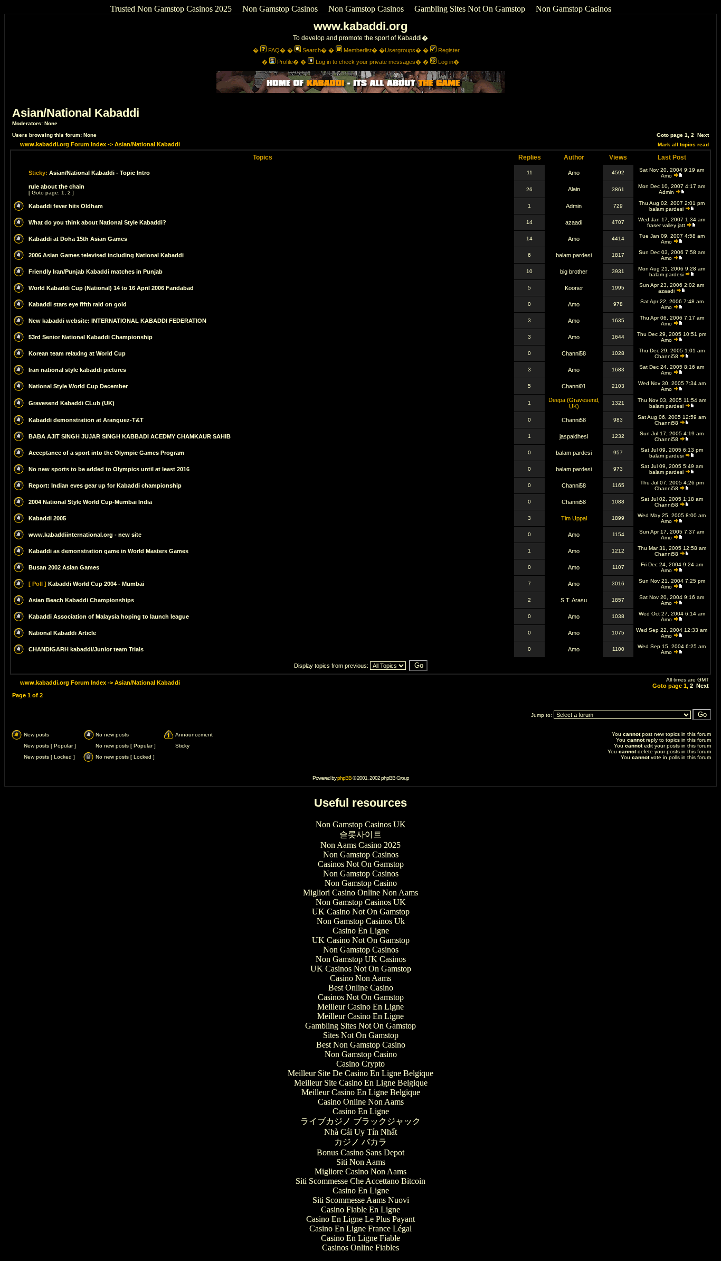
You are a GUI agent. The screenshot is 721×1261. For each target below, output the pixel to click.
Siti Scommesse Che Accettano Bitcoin (360, 1180)
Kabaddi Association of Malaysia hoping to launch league (109, 616)
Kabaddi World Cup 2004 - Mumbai (96, 584)
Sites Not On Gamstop (361, 1035)
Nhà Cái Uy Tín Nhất (360, 1131)
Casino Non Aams (360, 978)
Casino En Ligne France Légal (360, 1228)
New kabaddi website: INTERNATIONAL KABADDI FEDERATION (117, 320)
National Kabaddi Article (62, 633)
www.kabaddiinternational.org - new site (85, 534)
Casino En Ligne (361, 930)
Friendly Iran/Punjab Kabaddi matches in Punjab (96, 271)
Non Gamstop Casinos (280, 8)
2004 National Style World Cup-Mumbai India (90, 502)
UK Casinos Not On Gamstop (360, 968)
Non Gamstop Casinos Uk (361, 921)
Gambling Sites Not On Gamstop (469, 8)
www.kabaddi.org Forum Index (63, 144)
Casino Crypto (360, 1063)
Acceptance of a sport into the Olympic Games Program (106, 453)
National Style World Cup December (78, 386)
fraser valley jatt (666, 225)
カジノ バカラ (360, 1141)
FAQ (274, 50)
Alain (574, 189)
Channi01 (574, 386)
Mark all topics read (683, 144)
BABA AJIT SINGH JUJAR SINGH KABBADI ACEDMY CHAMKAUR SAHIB (130, 436)
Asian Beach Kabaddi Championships (81, 600)
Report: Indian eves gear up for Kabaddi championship (105, 485)
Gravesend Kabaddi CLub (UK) (72, 403)
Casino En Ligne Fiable (360, 1238)
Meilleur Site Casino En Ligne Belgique (361, 1082)
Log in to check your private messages (365, 62)
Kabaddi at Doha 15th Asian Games (78, 239)
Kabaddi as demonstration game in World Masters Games (108, 551)
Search (311, 50)
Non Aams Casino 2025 (360, 844)
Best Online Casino (360, 987)
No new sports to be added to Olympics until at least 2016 (109, 469)
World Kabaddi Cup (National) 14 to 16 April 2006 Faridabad (111, 288)
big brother (573, 271)
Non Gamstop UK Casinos (361, 959)
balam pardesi (666, 209)
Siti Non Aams (360, 1161)
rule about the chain (56, 186)
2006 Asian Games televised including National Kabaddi (106, 255)
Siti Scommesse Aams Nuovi (360, 1199)
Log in (445, 62)
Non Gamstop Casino (361, 883)
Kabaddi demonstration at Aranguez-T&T (86, 420)
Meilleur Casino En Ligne (360, 1006)
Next (703, 135)
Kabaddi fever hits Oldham (66, 206)
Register (449, 50)
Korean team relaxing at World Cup (77, 353)
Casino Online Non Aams (361, 1101)
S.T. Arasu (574, 600)
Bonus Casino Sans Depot (360, 1152)
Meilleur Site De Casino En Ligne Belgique (360, 1073)
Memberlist (358, 50)
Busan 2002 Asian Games (64, 567)
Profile (285, 62)
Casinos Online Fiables (360, 1247)
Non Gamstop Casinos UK (361, 824)
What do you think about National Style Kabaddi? (97, 222)
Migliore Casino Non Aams (360, 1171)
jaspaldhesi (573, 436)
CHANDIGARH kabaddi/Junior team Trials (86, 649)
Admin (666, 192)
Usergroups (400, 50)
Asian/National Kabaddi (75, 112)
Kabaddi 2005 (47, 518)
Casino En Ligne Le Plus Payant (360, 1219)
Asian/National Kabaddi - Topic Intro (99, 173)
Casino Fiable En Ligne (360, 1209)
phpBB (344, 778)
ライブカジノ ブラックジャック (360, 1121)
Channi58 (574, 353)
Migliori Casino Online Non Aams (360, 892)
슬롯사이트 (360, 834)
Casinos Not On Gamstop (361, 864)
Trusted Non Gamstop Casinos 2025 (171, 8)
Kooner (574, 288)
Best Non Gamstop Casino (360, 1044)
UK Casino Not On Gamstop (361, 911)
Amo (574, 173)
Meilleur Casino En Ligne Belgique (360, 1092)
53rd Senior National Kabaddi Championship (91, 337)
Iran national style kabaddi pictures (77, 370)
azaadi (573, 222)
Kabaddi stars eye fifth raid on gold (78, 304)
